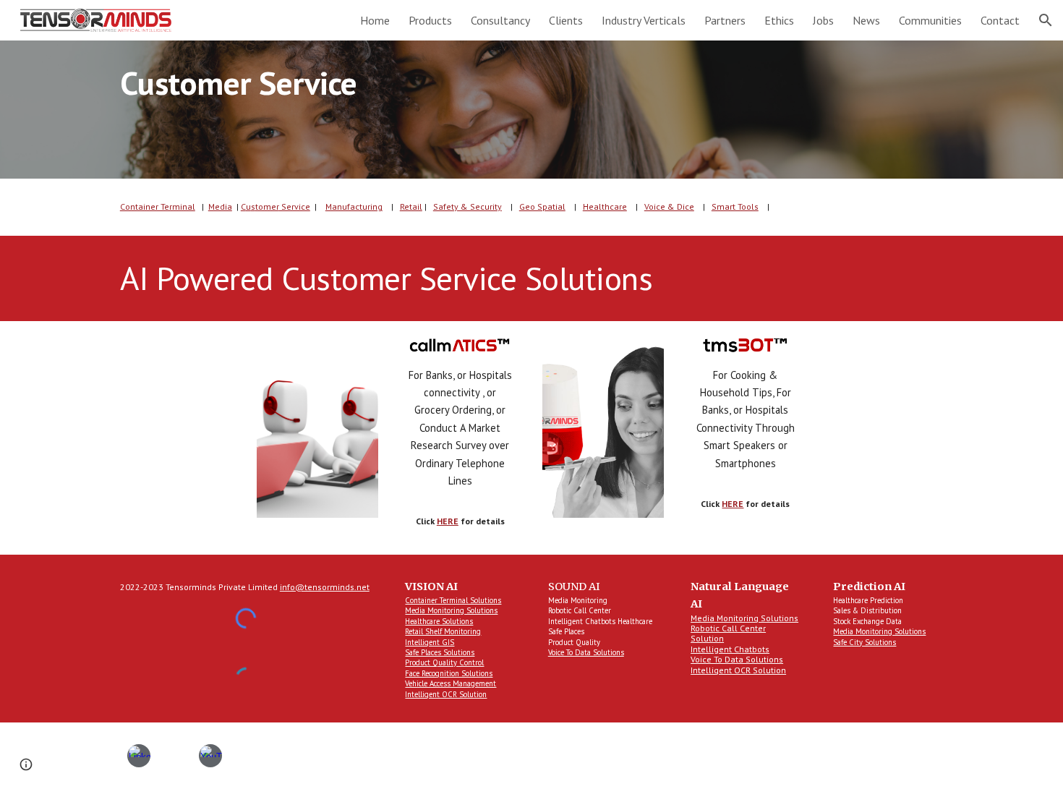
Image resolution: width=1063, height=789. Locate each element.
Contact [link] (1000, 20)
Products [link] (430, 20)
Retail (411, 206)
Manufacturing (354, 206)
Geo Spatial (542, 206)
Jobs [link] (823, 20)
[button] (1045, 20)
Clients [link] (566, 20)
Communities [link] (930, 20)
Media (220, 206)
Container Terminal (157, 206)
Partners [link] (725, 20)
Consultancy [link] (500, 20)
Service (294, 206)
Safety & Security (467, 206)
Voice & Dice (669, 206)
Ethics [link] (779, 20)
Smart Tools (735, 206)
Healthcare (605, 206)
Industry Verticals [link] (644, 20)
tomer (267, 206)
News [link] (866, 20)
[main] (531, 109)
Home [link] (375, 20)
